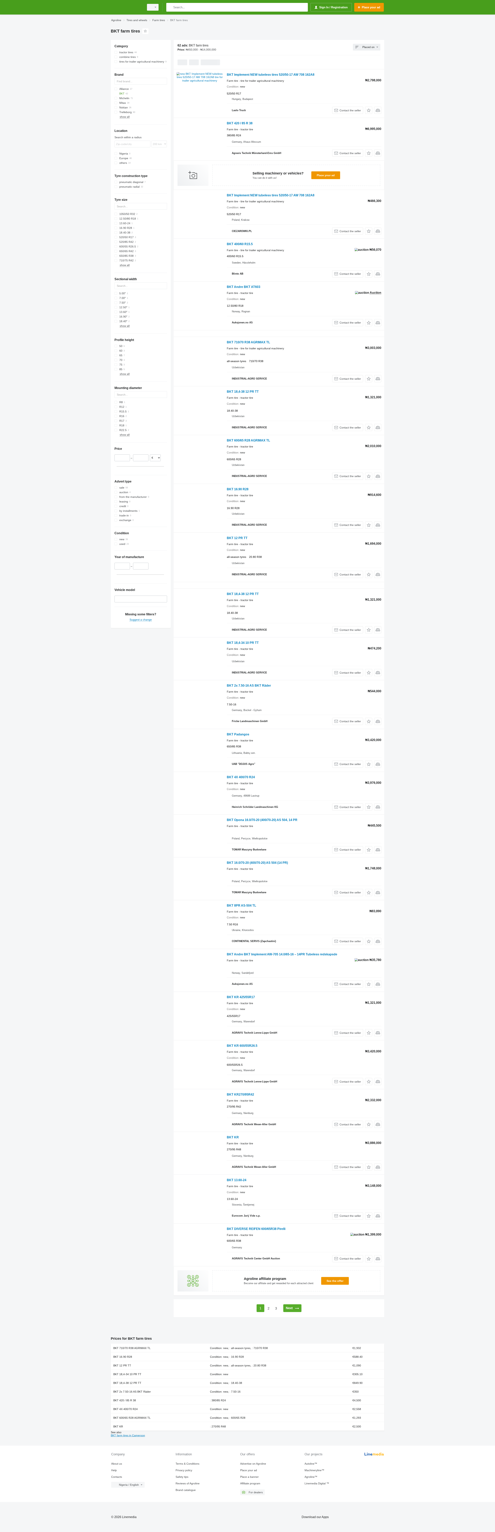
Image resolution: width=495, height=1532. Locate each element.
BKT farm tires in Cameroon (128, 1435)
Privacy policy (184, 1470)
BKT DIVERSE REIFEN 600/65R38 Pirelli (256, 1229)
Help (114, 1470)
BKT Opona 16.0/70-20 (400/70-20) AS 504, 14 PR (262, 820)
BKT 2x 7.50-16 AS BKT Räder (249, 685)
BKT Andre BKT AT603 (243, 287)
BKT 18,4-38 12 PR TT (243, 391)
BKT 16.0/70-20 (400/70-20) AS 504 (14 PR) (257, 862)
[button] (368, 110)
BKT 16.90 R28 (237, 489)
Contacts (116, 1476)
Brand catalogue (186, 1490)
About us (116, 1463)
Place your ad (326, 175)
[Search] (170, 7)
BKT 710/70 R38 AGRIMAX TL (248, 342)
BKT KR (233, 1137)
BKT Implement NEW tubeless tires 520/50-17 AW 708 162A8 (270, 74)
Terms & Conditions (187, 1463)
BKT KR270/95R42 (240, 1094)
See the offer (335, 1280)
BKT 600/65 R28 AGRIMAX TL (248, 440)
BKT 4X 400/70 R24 (241, 777)
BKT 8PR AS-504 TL (241, 905)
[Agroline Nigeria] (126, 7)
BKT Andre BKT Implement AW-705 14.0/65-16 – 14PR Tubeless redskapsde (282, 954)
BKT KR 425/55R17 (241, 997)
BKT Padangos (238, 734)
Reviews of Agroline (188, 1483)
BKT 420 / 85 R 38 (240, 123)
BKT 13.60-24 (236, 1180)
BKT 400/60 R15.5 (240, 244)
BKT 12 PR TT (237, 538)
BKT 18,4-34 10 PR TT (243, 642)
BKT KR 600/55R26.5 (242, 1045)
